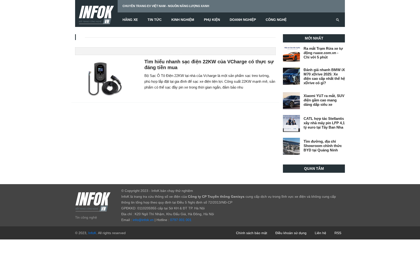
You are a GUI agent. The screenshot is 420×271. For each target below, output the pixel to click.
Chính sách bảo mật (251, 233)
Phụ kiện (212, 20)
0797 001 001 (181, 220)
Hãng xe (130, 20)
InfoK (92, 233)
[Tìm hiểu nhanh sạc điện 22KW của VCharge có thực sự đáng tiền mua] (106, 78)
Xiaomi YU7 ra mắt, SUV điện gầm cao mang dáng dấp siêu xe (324, 100)
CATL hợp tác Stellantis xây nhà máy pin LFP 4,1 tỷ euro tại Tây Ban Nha (324, 122)
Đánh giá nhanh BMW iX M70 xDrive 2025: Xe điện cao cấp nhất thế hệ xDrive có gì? (324, 76)
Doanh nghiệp (243, 20)
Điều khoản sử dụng (290, 233)
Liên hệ (320, 233)
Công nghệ (276, 20)
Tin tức (155, 20)
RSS (337, 233)
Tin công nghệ (86, 217)
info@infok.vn (143, 220)
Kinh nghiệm (182, 20)
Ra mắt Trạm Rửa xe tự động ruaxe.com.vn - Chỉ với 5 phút (323, 52)
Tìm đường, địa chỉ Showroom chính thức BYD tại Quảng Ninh (323, 145)
